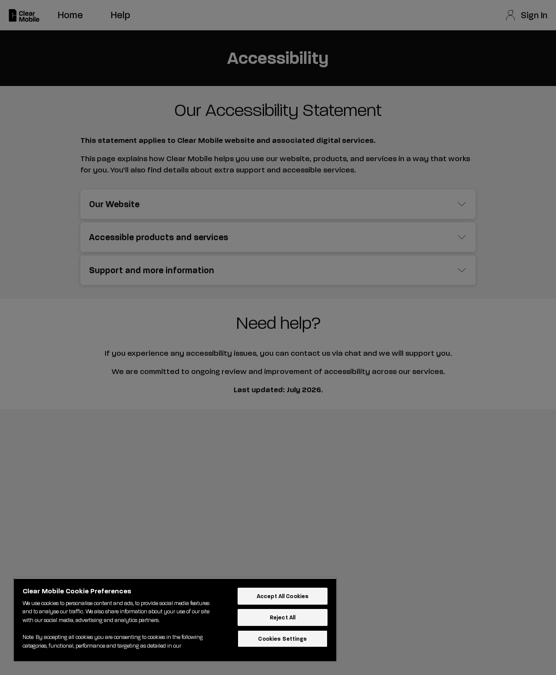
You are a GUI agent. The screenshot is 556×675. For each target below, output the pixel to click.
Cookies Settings (282, 638)
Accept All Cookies (282, 596)
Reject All (282, 617)
